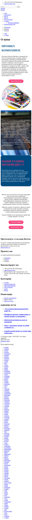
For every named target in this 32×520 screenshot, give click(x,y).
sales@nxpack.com (9, 4)
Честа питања (8, 19)
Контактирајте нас (9, 24)
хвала (6, 289)
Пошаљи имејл (5, 341)
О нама (6, 21)
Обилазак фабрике (13, 23)
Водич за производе (10, 298)
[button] (16, 81)
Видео (6, 18)
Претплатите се (5, 247)
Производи (7, 15)
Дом (5, 13)
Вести (6, 16)
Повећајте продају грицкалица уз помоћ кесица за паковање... (17, 315)
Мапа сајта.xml (8, 301)
